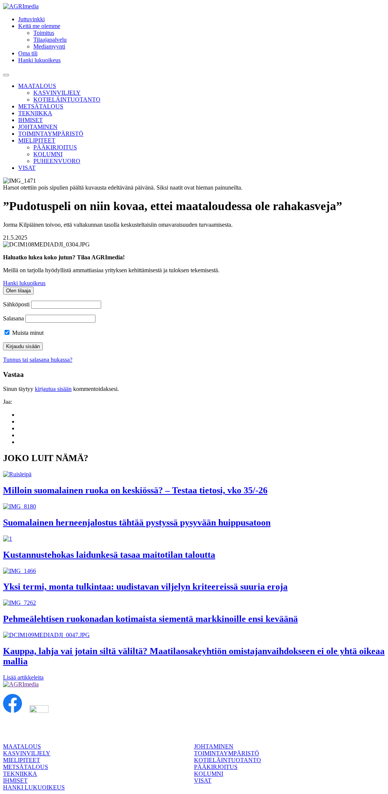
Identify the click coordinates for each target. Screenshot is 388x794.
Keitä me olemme (39, 26)
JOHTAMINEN (38, 127)
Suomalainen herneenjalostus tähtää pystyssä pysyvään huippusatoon (137, 522)
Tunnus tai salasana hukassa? (37, 359)
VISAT (27, 168)
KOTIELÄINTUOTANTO (66, 99)
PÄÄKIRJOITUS (55, 147)
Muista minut (27, 333)
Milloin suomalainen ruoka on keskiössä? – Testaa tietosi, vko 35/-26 (135, 490)
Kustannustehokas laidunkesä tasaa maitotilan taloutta (109, 555)
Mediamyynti (49, 46)
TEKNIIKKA (35, 113)
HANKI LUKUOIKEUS (34, 787)
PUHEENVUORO (56, 161)
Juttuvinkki (31, 19)
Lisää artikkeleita (23, 677)
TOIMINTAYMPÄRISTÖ (50, 133)
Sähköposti (16, 304)
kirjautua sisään (53, 389)
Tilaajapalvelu (50, 39)
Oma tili (28, 53)
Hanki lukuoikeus (39, 60)
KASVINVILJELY (57, 92)
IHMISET (30, 120)
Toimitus (43, 33)
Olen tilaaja (18, 290)
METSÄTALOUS (40, 106)
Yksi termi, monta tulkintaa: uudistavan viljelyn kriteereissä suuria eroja (145, 587)
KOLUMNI (48, 154)
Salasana (13, 318)
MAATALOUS (37, 86)
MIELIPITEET (36, 140)
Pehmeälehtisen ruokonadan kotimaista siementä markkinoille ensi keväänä (150, 619)
